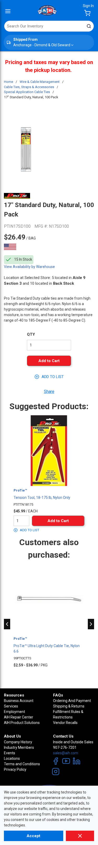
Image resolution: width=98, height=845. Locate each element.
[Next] (91, 624)
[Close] (80, 836)
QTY (31, 334)
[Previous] (7, 624)
